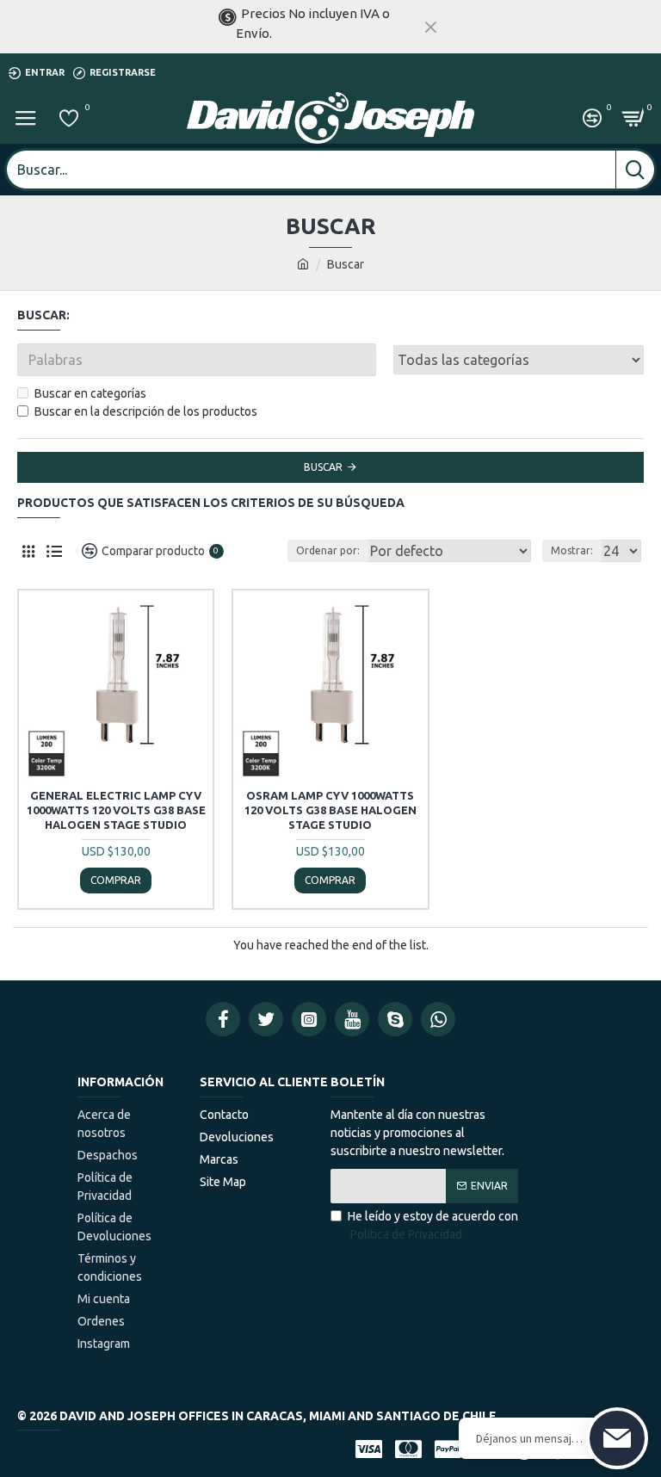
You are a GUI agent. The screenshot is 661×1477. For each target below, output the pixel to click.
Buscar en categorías (90, 393)
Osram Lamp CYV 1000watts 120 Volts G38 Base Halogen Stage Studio (330, 810)
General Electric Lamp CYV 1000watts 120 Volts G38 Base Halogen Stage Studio (116, 810)
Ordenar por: (328, 550)
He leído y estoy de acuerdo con (433, 1225)
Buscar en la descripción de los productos (145, 411)
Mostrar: (572, 550)
